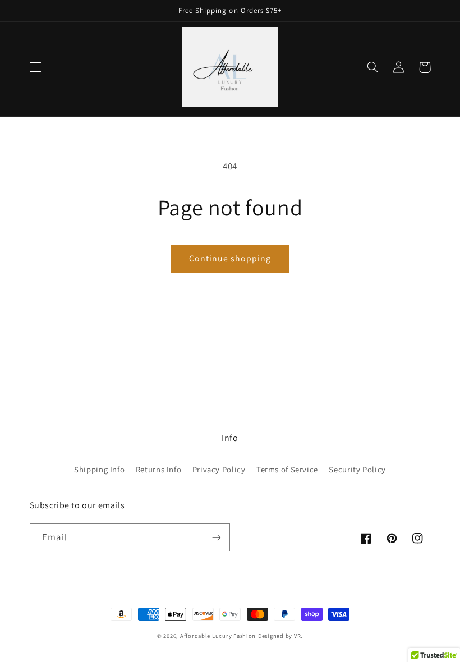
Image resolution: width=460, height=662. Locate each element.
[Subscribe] (216, 537)
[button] (35, 67)
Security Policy (357, 469)
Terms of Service (287, 469)
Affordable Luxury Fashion (218, 636)
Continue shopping (230, 258)
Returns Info (159, 469)
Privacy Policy (219, 469)
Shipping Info (99, 469)
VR (297, 636)
